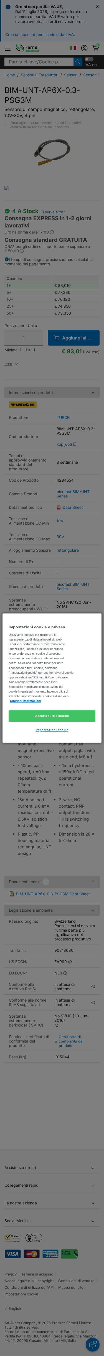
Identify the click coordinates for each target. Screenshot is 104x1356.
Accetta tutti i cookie (52, 715)
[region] (51, 678)
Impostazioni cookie (52, 730)
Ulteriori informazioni (25, 700)
